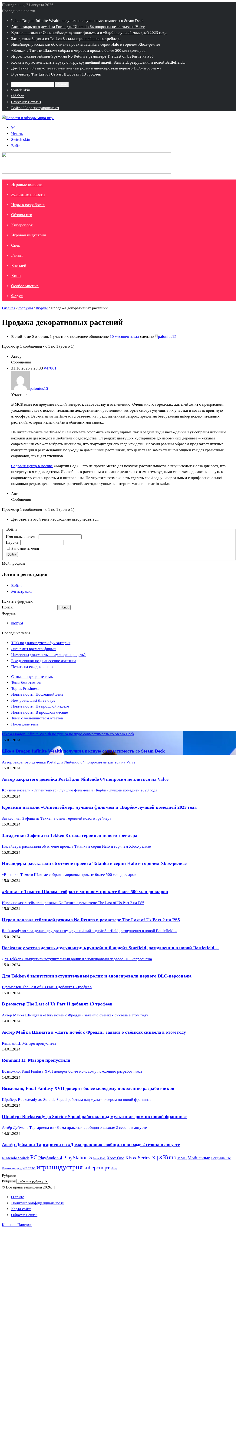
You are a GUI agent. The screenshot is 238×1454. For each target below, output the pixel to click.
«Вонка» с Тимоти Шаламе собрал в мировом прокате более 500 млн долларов (78, 50)
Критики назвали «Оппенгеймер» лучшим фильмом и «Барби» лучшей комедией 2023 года (89, 32)
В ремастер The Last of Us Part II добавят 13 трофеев (56, 74)
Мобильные (199, 1157)
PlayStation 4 (50, 1157)
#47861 (50, 368)
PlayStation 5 (77, 1157)
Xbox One (115, 1158)
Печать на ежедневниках (32, 666)
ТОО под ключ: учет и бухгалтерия (40, 643)
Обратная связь (24, 1215)
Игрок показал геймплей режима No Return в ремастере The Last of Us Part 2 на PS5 (82, 56)
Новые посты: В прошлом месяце (39, 712)
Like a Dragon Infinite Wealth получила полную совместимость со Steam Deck (77, 20)
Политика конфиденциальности (37, 1203)
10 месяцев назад (124, 336)
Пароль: (13, 542)
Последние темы (25, 724)
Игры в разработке (28, 204)
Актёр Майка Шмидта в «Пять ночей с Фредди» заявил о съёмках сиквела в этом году (94, 1032)
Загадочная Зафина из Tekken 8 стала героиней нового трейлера (66, 38)
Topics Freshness (25, 688)
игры (43, 1167)
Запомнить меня (25, 548)
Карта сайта (21, 1209)
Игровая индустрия (28, 235)
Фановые (9, 1168)
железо (29, 1167)
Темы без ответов (26, 682)
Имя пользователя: (22, 536)
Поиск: (8, 607)
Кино (16, 275)
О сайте (17, 1197)
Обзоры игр (21, 214)
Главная (8, 308)
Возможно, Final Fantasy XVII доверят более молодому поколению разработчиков (88, 1088)
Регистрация (21, 591)
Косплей (18, 265)
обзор (114, 1168)
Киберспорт (22, 225)
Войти (12, 554)
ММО (182, 1158)
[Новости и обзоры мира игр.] (28, 118)
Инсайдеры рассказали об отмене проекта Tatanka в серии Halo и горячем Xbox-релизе (85, 44)
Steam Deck (99, 1158)
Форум (17, 296)
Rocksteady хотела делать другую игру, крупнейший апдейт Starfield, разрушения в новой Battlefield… (99, 62)
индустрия (67, 1167)
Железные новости (28, 194)
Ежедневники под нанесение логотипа (43, 661)
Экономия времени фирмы (33, 649)
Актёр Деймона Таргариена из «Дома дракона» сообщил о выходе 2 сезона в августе (91, 1144)
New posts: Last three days (33, 700)
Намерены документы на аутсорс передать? (48, 655)
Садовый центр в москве (32, 466)
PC (33, 1157)
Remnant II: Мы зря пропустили (36, 1060)
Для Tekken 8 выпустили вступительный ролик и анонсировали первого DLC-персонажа (86, 68)
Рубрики (9, 1181)
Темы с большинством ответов (37, 718)
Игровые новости (27, 184)
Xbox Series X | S (143, 1157)
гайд (19, 1168)
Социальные (221, 1158)
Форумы (25, 308)
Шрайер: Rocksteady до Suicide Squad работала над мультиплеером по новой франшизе (94, 1116)
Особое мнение (25, 285)
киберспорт (96, 1168)
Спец (15, 245)
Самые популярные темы (32, 676)
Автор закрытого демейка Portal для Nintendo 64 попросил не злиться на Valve (78, 26)
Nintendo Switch (15, 1158)
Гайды (17, 255)
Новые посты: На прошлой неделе (40, 706)
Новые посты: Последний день (37, 694)
